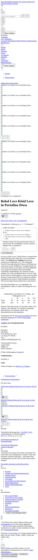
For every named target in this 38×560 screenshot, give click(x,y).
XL (18, 236)
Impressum (8, 509)
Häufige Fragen (10, 475)
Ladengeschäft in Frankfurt (14, 499)
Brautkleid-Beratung (12, 501)
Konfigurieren (24, 554)
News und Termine (11, 496)
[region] (19, 139)
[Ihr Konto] (3, 29)
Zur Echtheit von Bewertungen (15, 481)
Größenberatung (10, 477)
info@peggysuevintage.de (9, 439)
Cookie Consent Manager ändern (16, 513)
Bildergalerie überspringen (9, 83)
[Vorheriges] (3, 137)
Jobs (6, 505)
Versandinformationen (11, 530)
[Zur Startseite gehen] (2, 10)
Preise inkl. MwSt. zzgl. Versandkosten (14, 221)
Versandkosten (6, 524)
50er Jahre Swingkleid (22, 316)
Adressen (23, 41)
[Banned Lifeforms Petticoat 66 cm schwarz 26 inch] (19, 391)
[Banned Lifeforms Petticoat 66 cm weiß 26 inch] (19, 410)
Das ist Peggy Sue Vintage (14, 497)
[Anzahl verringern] (5, 249)
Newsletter (8, 479)
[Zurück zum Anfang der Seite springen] (3, 545)
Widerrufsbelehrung (11, 483)
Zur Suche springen (25, 2)
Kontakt (7, 471)
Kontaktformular (6, 441)
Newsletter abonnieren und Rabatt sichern (15, 464)
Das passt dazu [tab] (10, 376)
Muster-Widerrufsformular (13, 485)
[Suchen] (23, 16)
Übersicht (4, 41)
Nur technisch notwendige (9, 554)
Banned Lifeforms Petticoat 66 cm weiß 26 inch (17, 419)
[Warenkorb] (2, 46)
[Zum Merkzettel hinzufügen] (4, 216)
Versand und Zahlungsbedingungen (17, 473)
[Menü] (3, 12)
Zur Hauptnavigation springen (18, 2)
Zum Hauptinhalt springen (10, 2)
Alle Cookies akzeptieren (9, 556)
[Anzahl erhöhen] (13, 249)
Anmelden (4, 37)
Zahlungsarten (32, 41)
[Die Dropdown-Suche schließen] (27, 16)
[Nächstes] (7, 137)
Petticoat (11, 317)
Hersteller (8, 503)
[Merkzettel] (2, 26)
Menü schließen (9, 33)
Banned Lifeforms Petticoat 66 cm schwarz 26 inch (18, 400)
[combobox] (10, 17)
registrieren (8, 39)
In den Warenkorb (7, 253)
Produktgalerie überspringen (10, 379)
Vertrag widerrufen (7, 447)
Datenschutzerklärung (12, 507)
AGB (7, 486)
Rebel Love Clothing (23, 366)
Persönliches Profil (14, 41)
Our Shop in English (12, 511)
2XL (6, 239)
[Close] (2, 558)
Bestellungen (5, 43)
